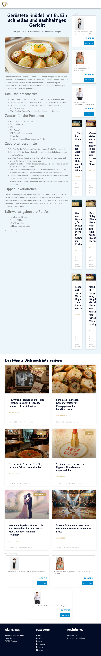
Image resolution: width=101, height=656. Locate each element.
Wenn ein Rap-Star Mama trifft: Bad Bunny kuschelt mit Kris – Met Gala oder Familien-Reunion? (26, 530)
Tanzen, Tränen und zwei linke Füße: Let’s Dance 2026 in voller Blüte (74, 528)
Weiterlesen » (14, 412)
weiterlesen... (80, 177)
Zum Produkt (88, 43)
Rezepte (57, 31)
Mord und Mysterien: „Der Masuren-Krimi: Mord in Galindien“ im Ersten (81, 229)
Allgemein (49, 31)
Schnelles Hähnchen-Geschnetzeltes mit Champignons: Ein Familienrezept (68, 404)
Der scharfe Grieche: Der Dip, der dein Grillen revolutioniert (25, 466)
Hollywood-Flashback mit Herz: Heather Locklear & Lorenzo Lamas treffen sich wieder (26, 403)
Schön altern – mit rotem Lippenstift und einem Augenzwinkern (70, 467)
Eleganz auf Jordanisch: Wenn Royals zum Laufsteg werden (81, 297)
